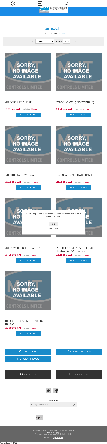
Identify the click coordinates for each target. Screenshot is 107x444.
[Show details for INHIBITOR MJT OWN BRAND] (28, 146)
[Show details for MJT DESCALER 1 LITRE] (28, 73)
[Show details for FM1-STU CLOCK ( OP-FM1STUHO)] (79, 73)
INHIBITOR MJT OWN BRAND (21, 175)
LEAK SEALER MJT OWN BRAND (74, 175)
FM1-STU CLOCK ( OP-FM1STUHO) (75, 102)
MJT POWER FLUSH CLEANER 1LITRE (26, 248)
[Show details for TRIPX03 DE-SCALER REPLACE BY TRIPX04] (28, 292)
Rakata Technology (53, 432)
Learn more (53, 228)
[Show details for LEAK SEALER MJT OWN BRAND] (79, 146)
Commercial (52, 33)
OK (53, 224)
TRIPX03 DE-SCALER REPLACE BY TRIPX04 (24, 322)
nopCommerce (58, 438)
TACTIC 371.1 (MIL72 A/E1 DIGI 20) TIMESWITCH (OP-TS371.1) (74, 249)
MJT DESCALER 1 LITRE (18, 102)
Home (44, 33)
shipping (34, 109)
